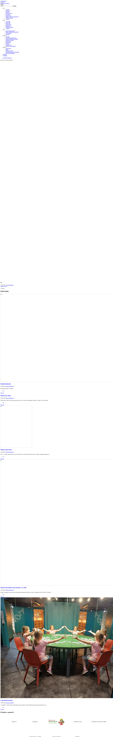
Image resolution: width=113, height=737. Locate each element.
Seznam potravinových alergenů (12, 52)
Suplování (8, 10)
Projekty (7, 43)
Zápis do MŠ (8, 25)
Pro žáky (7, 9)
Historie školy (9, 45)
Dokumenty (8, 26)
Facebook (5, 55)
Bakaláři (5, 54)
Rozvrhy (7, 12)
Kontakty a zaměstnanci (11, 46)
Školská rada (8, 41)
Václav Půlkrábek (9, 285)
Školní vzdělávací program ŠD (12, 32)
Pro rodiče (8, 14)
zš (6, 286)
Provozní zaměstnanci (10, 53)
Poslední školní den (6, 384)
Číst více (2, 393)
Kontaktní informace (7, 57)
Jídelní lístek (8, 48)
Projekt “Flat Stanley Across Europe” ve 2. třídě (13, 587)
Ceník (7, 49)
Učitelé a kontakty (9, 27)
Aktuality (8, 19)
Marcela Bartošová (10, 386)
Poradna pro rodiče (10, 40)
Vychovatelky (8, 33)
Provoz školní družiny (10, 30)
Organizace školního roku (11, 37)
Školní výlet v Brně (6, 395)
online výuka (3, 286)
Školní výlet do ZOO (6, 449)
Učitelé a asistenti (9, 17)
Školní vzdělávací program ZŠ (12, 16)
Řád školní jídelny (9, 50)
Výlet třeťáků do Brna (7, 700)
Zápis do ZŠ (8, 15)
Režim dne (8, 23)
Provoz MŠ (8, 22)
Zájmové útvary (9, 13)
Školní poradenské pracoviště (12, 39)
